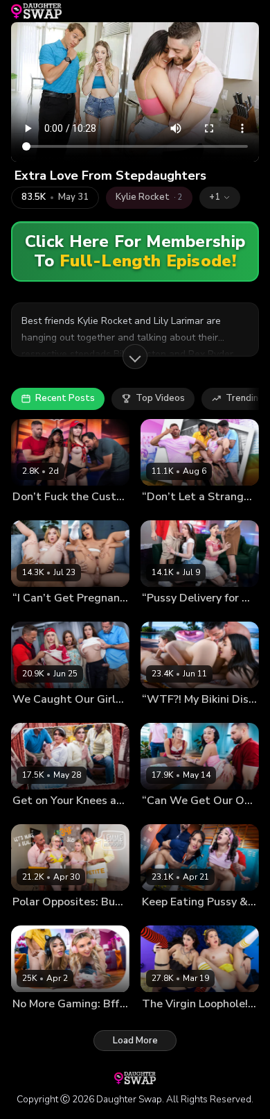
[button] (219, 198)
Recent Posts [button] (65, 398)
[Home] (36, 11)
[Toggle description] (135, 356)
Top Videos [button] (160, 398)
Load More (135, 1040)
